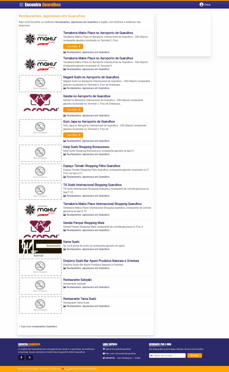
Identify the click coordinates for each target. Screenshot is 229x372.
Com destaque (124, 358)
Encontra (43, 4)
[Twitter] (29, 357)
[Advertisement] (181, 34)
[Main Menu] (21, 5)
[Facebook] (21, 357)
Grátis (137, 358)
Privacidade (32, 369)
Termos (21, 369)
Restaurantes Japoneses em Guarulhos (76, 22)
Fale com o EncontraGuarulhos (120, 353)
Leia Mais (72, 46)
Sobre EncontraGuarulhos (118, 349)
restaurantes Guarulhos (44, 326)
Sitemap (44, 369)
